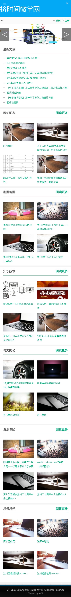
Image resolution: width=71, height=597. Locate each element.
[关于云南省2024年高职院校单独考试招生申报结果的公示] (52, 131)
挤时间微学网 (36, 589)
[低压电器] (52, 401)
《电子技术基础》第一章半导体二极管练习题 (30, 97)
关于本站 (11, 589)
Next (66, 34)
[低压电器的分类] (18, 401)
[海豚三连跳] (52, 527)
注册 (67, 20)
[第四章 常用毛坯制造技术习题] (18, 211)
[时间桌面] (18, 131)
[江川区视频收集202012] (18, 559)
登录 (58, 20)
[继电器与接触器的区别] (52, 369)
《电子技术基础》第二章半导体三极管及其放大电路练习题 (37, 87)
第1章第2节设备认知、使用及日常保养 (26, 77)
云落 (41, 593)
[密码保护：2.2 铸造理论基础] (18, 290)
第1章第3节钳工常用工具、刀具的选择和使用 (30, 72)
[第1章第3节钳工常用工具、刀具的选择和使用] (52, 211)
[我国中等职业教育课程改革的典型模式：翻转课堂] (52, 163)
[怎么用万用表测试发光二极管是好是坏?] (18, 322)
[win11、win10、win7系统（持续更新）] (52, 448)
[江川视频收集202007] (52, 559)
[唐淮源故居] (18, 527)
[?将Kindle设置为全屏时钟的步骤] (52, 322)
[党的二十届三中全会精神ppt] (52, 480)
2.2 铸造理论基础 (16, 62)
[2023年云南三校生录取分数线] (18, 163)
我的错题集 (12, 102)
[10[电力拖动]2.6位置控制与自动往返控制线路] (18, 369)
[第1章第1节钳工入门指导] (52, 243)
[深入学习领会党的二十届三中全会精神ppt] (18, 480)
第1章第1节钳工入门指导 (20, 82)
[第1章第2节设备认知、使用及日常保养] (18, 243)
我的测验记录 (14, 92)
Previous (4, 34)
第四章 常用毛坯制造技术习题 (22, 58)
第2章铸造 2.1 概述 (17, 67)
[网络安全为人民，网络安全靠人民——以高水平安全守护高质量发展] (18, 448)
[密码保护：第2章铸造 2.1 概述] (52, 290)
